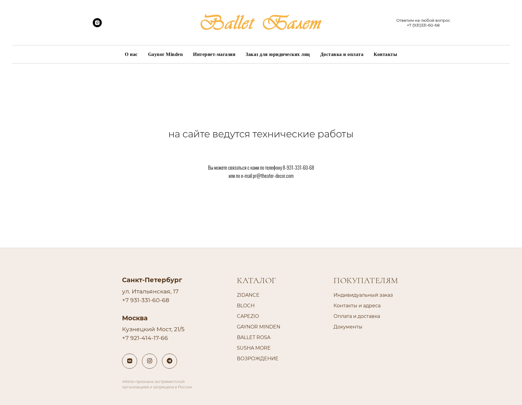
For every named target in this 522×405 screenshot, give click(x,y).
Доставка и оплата (342, 54)
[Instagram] (149, 361)
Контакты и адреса (357, 306)
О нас (131, 54)
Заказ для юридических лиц (278, 54)
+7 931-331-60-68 (145, 300)
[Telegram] (169, 361)
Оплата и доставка (357, 316)
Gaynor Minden (165, 54)
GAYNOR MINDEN (258, 327)
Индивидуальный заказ (363, 295)
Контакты (385, 54)
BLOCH (246, 306)
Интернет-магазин (214, 54)
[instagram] (97, 25)
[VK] (129, 361)
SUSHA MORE (254, 348)
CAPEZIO (248, 316)
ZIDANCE (248, 295)
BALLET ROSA (253, 337)
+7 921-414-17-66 (145, 338)
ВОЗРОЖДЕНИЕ (258, 358)
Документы (348, 327)
